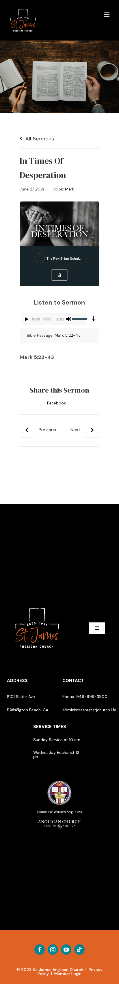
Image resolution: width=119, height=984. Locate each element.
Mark (69, 189)
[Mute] (69, 319)
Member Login (67, 973)
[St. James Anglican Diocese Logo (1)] (59, 781)
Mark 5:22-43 (68, 335)
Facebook (56, 403)
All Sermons (39, 138)
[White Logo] (37, 605)
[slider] (79, 318)
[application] (54, 319)
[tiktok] (79, 949)
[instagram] (53, 949)
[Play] (27, 319)
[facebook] (39, 949)
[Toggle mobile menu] (107, 15)
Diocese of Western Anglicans (59, 812)
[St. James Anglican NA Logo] (59, 819)
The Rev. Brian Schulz (64, 258)
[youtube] (66, 949)
